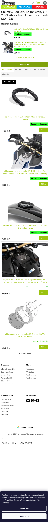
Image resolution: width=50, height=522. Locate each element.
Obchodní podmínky (8, 369)
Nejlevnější (19, 69)
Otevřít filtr (25, 64)
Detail (43, 130)
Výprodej (39, 6)
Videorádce (24, 6)
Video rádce (5, 403)
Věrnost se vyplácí (7, 406)
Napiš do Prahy (31, 378)
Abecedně (6, 74)
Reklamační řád (6, 378)
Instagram (4, 415)
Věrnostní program (7, 384)
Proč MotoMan (6, 400)
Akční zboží (9, 6)
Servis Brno (5, 409)
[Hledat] (32, 3)
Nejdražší (28, 69)
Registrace (30, 369)
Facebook (4, 412)
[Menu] (44, 3)
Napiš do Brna (31, 375)
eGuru (30, 427)
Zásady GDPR (5, 381)
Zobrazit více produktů (24, 57)
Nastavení (24, 508)
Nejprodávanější (39, 69)
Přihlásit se (30, 372)
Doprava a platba (7, 372)
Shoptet (23, 427)
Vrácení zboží (5, 375)
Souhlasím (24, 516)
